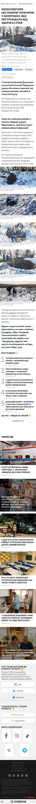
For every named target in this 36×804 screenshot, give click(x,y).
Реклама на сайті (18, 768)
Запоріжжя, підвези (12, 341)
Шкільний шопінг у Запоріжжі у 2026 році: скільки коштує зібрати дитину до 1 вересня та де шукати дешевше (15, 502)
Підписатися (19, 721)
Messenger (20, 697)
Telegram (19, 691)
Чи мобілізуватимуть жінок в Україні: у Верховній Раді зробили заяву (19, 360)
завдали (13, 312)
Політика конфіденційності (18, 770)
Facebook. (24, 332)
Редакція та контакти (18, 765)
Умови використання (18, 762)
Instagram (6, 332)
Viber (15, 332)
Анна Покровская (10, 74)
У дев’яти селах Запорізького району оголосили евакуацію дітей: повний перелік (19, 382)
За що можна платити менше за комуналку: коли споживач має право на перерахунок (18, 652)
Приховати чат (18, 421)
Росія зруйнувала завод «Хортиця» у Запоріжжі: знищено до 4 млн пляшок (18, 371)
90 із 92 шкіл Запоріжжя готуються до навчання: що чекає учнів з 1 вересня (19, 393)
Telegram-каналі (18, 122)
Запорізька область (26, 4)
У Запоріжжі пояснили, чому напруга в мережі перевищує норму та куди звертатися (17, 618)
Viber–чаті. (17, 347)
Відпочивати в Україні (9, 4)
